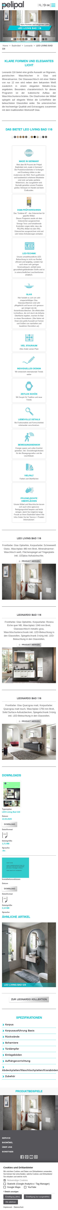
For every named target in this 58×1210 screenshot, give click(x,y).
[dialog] (29, 1186)
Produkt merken (30, 561)
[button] (4, 1184)
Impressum (7, 1207)
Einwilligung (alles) (12, 1197)
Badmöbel (16, 45)
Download (9, 824)
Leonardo (28, 45)
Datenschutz (19, 1207)
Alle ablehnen (10, 1202)
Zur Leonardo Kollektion (29, 999)
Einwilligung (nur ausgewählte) (37, 1197)
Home (5, 45)
